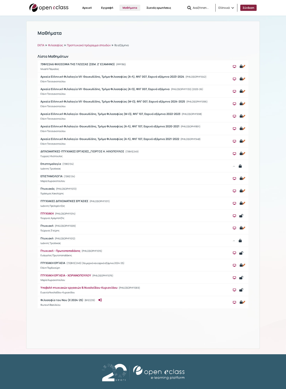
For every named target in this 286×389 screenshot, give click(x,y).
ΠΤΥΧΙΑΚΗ (47, 213)
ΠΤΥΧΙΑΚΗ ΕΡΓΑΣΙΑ (53, 263)
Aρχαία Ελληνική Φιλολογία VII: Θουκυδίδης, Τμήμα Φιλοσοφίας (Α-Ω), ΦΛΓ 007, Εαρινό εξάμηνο (105, 89)
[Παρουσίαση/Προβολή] (234, 66)
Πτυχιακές (47, 188)
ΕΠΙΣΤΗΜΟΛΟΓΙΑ (51, 176)
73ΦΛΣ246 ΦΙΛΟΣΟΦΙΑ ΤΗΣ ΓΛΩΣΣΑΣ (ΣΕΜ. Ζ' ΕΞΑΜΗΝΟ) (77, 64)
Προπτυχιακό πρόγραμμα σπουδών (89, 45)
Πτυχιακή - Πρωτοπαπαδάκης (60, 251)
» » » (83, 45)
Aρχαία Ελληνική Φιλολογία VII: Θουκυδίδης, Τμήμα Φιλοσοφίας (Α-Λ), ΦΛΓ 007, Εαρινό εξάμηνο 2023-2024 (112, 76)
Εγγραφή (107, 8)
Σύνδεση (248, 8)
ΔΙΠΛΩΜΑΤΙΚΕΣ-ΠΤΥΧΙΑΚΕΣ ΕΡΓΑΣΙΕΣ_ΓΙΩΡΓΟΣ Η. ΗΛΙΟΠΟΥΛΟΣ (82, 151)
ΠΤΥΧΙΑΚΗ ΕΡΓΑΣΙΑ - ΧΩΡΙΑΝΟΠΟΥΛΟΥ (65, 275)
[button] (226, 7)
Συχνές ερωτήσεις (159, 8)
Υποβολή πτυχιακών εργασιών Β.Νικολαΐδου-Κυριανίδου (79, 287)
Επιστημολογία (51, 164)
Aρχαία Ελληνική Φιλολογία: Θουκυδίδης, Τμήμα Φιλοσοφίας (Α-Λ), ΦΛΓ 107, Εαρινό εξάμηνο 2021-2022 (110, 139)
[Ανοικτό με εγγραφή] (242, 66)
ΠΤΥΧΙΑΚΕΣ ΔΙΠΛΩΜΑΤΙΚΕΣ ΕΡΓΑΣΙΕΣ (64, 201)
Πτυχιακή (47, 225)
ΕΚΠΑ (41, 45)
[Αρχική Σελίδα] (48, 8)
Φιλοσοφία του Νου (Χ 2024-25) (62, 300)
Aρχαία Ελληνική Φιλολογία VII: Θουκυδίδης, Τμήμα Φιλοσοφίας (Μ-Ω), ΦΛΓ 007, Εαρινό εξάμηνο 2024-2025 (113, 101)
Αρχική (87, 8)
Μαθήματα (130, 8)
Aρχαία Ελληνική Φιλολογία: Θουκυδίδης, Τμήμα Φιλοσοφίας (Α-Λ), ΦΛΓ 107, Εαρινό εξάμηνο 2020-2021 (110, 126)
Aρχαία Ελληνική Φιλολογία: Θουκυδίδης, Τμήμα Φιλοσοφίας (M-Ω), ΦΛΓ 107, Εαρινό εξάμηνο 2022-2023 (110, 114)
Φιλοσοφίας (55, 45)
